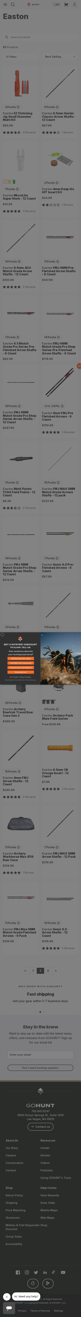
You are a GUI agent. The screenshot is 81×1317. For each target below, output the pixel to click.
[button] (20, 659)
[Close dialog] (2, 634)
